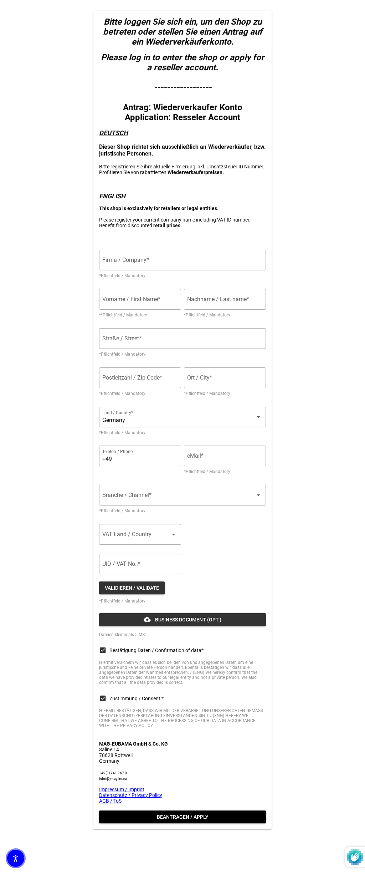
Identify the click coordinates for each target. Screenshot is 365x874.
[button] (16, 858)
